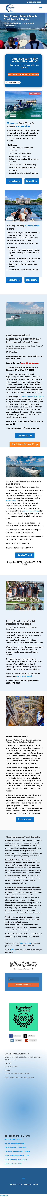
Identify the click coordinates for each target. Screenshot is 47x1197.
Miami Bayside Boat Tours (32, 396)
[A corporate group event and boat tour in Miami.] (25, 610)
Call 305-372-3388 (12, 82)
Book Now (31, 181)
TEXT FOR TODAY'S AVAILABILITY (23, 74)
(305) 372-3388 (35, 2)
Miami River (11, 500)
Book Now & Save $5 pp (25, 444)
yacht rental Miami (31, 511)
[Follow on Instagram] (12, 1040)
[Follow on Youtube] (26, 1040)
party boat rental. (24, 676)
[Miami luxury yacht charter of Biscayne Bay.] (25, 476)
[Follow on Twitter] (25, 1036)
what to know (25, 943)
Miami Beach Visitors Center (16, 1160)
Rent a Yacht (25, 555)
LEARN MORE (25, 435)
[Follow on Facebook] (11, 1036)
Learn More (14, 181)
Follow (17, 1036)
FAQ (12, 950)
